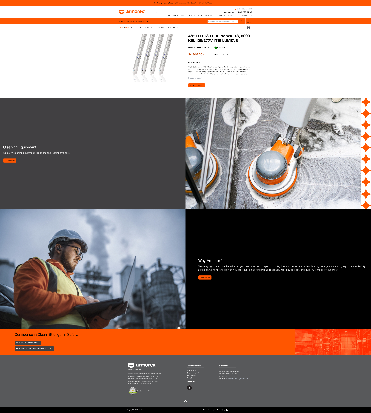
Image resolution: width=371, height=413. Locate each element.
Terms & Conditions (193, 378)
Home (121, 27)
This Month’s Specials (205, 15)
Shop (183, 15)
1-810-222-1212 (230, 376)
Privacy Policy (191, 375)
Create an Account (193, 373)
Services (191, 15)
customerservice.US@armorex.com (237, 379)
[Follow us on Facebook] (189, 387)
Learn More (10, 160)
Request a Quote (246, 15)
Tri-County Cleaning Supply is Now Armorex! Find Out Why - (183, 3)
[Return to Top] (185, 401)
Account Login (191, 370)
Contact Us (232, 15)
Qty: (216, 54)
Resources (221, 15)
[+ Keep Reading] (195, 78)
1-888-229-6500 (244, 12)
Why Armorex (173, 15)
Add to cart (198, 85)
